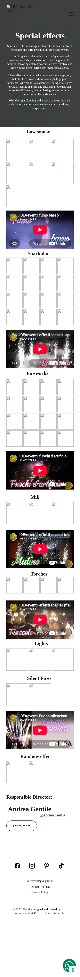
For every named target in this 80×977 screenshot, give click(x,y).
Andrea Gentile (23, 913)
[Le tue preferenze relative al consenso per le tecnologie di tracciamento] (73, 970)
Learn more (22, 826)
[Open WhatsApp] (69, 965)
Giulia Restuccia (54, 913)
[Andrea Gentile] (57, 829)
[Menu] (71, 14)
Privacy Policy (39, 892)
